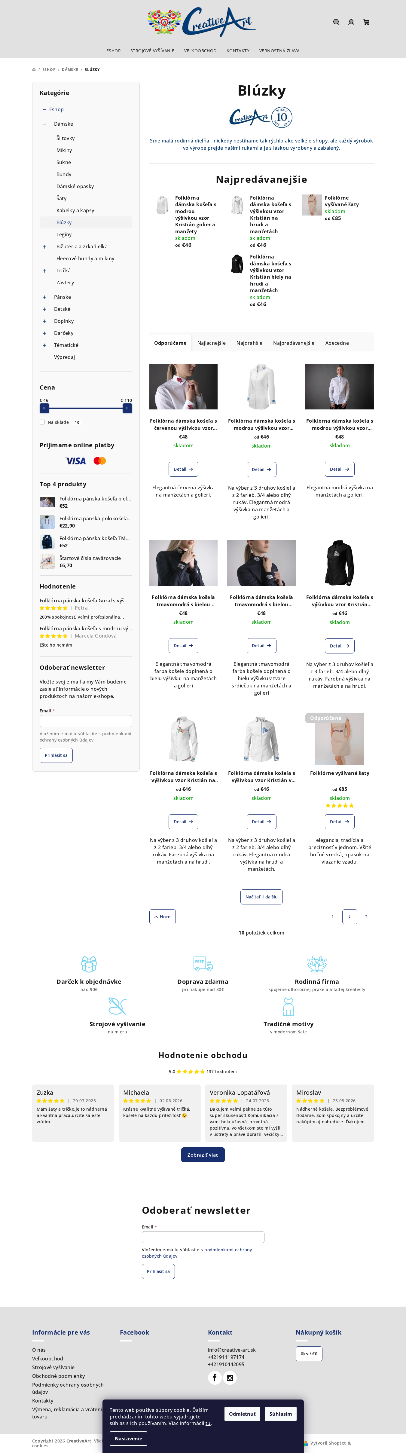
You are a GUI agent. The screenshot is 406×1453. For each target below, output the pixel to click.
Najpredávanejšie (293, 343)
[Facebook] (215, 1378)
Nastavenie (128, 1438)
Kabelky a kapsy (75, 210)
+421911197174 (226, 1357)
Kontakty (42, 1400)
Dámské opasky (75, 186)
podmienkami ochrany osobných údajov (86, 736)
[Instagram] (230, 1378)
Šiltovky (65, 138)
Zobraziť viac (203, 1155)
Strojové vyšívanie (53, 1367)
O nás (39, 1350)
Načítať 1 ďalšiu (262, 897)
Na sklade (63, 422)
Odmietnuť (242, 1414)
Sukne (63, 162)
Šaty (61, 198)
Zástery (65, 282)
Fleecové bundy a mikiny (85, 258)
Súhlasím (281, 1414)
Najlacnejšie (211, 343)
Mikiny (64, 150)
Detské (62, 309)
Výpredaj (64, 357)
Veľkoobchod (47, 1358)
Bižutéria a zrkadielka (82, 246)
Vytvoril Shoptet (328, 1443)
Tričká (63, 270)
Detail (180, 469)
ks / (309, 1354)
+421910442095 (226, 1364)
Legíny (64, 234)
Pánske (62, 297)
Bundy (64, 174)
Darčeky (64, 333)
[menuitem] (113, 51)
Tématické (66, 345)
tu (208, 1423)
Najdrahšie (249, 343)
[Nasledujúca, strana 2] (349, 916)
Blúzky (64, 222)
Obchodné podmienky (58, 1376)
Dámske (63, 124)
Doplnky (64, 321)
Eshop (56, 109)
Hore (165, 916)
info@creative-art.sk (232, 1350)
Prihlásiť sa (56, 755)
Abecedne (337, 343)
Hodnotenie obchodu (203, 1055)
